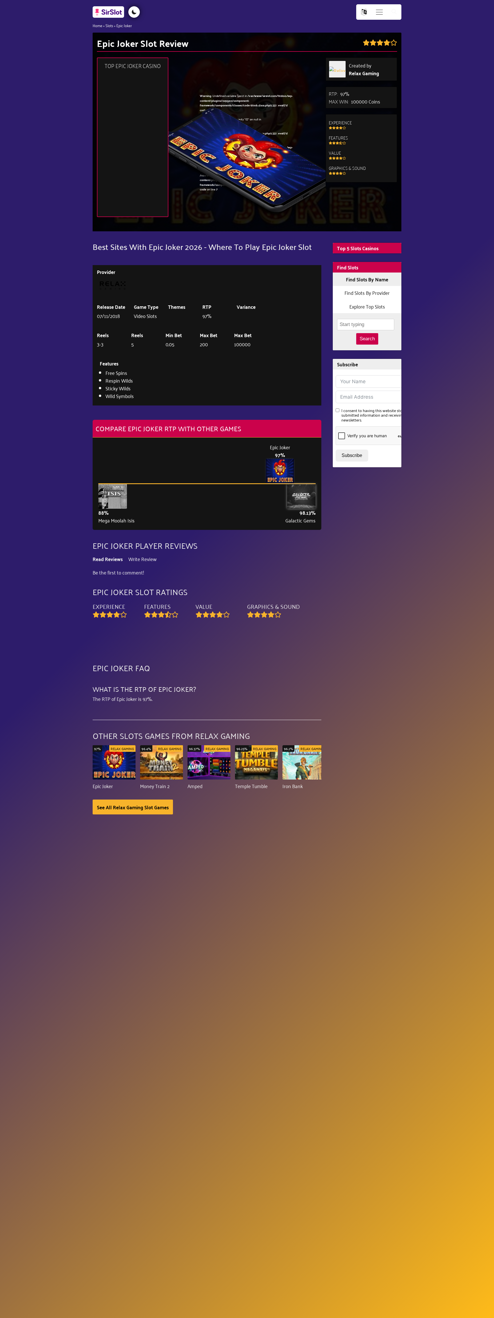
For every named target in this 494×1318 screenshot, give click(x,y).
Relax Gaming (364, 73)
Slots (109, 25)
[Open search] (394, 12)
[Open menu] (379, 12)
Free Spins (116, 372)
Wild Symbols (119, 395)
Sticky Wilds (118, 388)
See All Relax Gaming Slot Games (133, 807)
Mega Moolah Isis (116, 520)
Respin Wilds (119, 380)
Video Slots (145, 315)
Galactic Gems (300, 520)
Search (367, 338)
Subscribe (352, 455)
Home (97, 25)
